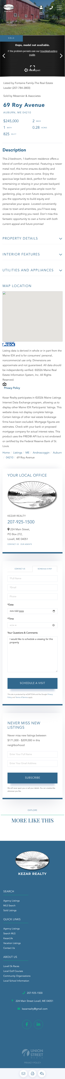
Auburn (57, 452)
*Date (11, 605)
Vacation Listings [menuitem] (12, 943)
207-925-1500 (51, 8)
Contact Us (13, 544)
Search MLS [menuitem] (9, 934)
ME (28, 452)
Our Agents (26, 544)
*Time (11, 619)
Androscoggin (41, 452)
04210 (9, 457)
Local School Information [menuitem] (16, 981)
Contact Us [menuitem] (9, 948)
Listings (17, 452)
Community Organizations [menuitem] (16, 976)
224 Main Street (34, 1001)
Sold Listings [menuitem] (9, 911)
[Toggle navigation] (59, 8)
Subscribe (32, 778)
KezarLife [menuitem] (8, 938)
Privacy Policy (12, 388)
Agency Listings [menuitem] (11, 901)
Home (6, 452)
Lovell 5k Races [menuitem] (11, 966)
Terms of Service (22, 697)
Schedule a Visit (45, 569)
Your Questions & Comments (23, 633)
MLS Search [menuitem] (9, 906)
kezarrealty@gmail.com (35, 1009)
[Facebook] (26, 1024)
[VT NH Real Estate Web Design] (32, 1053)
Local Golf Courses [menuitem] (13, 971)
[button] (5, 56)
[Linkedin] (38, 1024)
